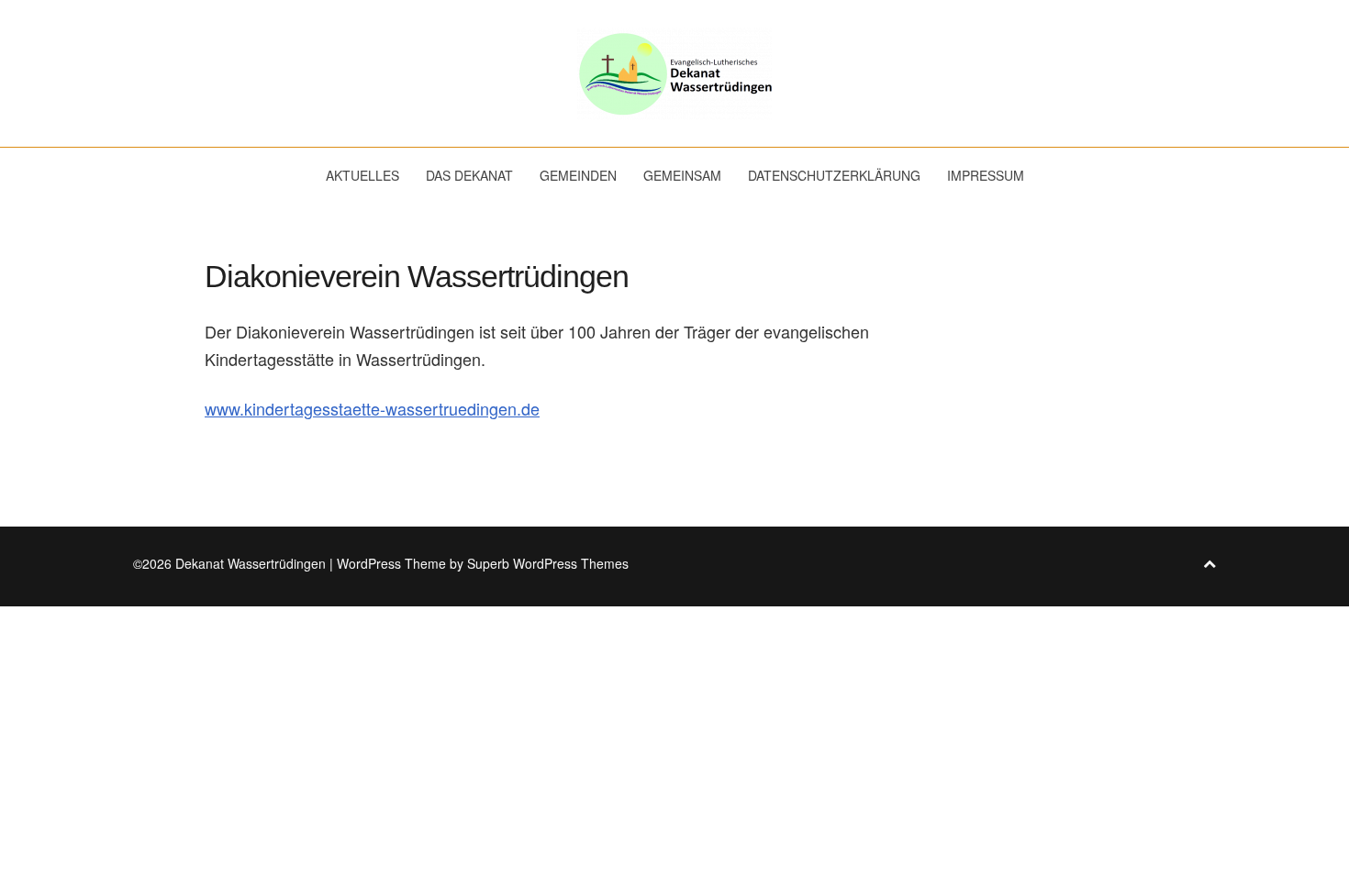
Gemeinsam (682, 175)
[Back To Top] (1209, 563)
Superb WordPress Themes (548, 563)
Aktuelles (362, 175)
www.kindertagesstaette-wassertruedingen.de (372, 408)
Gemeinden (578, 175)
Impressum (985, 175)
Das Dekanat (469, 175)
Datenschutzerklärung (834, 175)
